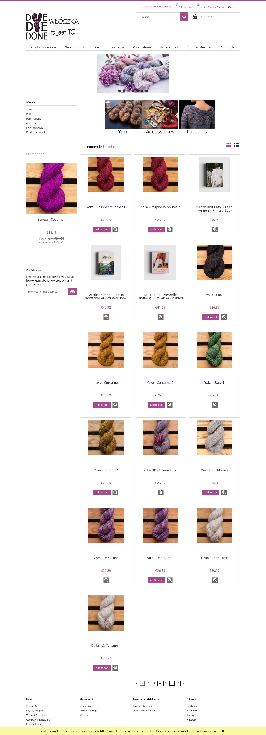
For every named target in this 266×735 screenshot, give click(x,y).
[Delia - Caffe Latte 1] (106, 618)
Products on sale (36, 132)
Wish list (84, 715)
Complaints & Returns (38, 719)
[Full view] (236, 145)
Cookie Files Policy (116, 731)
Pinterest (191, 719)
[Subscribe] (72, 291)
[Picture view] (228, 145)
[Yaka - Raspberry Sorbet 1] (106, 179)
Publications (33, 118)
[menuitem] (43, 47)
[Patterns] (197, 117)
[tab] (119, 91)
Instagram (191, 710)
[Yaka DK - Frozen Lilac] (160, 442)
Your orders (86, 706)
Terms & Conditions (36, 715)
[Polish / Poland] (185, 6)
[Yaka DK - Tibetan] (214, 442)
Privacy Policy (33, 724)
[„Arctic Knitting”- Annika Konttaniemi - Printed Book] (106, 267)
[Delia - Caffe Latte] (214, 530)
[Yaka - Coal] (214, 267)
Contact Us (32, 706)
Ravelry (190, 715)
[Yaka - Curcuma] (106, 355)
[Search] (184, 16)
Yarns (29, 109)
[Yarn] (123, 117)
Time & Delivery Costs (144, 710)
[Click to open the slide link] (133, 74)
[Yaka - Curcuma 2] (160, 355)
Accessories (33, 123)
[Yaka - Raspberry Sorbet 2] (160, 179)
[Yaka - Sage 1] (214, 355)
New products (34, 127)
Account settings (89, 710)
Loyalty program (35, 710)
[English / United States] (210, 6)
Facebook (191, 706)
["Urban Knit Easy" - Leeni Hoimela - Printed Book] (214, 179)
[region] (133, 74)
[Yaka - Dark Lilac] (106, 530)
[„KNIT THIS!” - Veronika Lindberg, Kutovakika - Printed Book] (160, 267)
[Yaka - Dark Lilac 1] (160, 530)
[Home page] (54, 25)
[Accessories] (160, 117)
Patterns (31, 114)
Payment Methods (143, 706)
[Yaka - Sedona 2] (106, 442)
